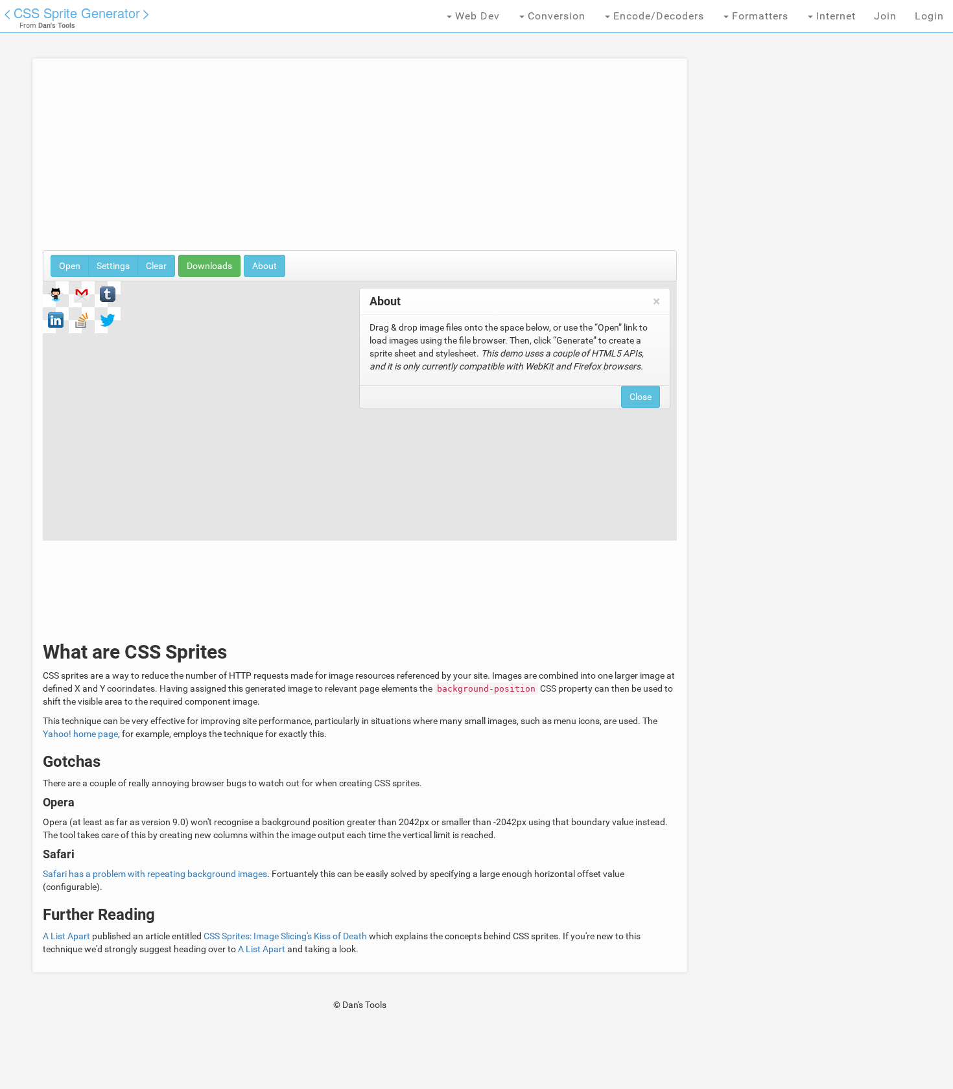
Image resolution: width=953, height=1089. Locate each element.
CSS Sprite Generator (77, 12)
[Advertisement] (360, 159)
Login (929, 16)
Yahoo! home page (80, 734)
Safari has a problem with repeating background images (155, 874)
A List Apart (66, 936)
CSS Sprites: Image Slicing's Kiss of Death (285, 936)
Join (885, 16)
